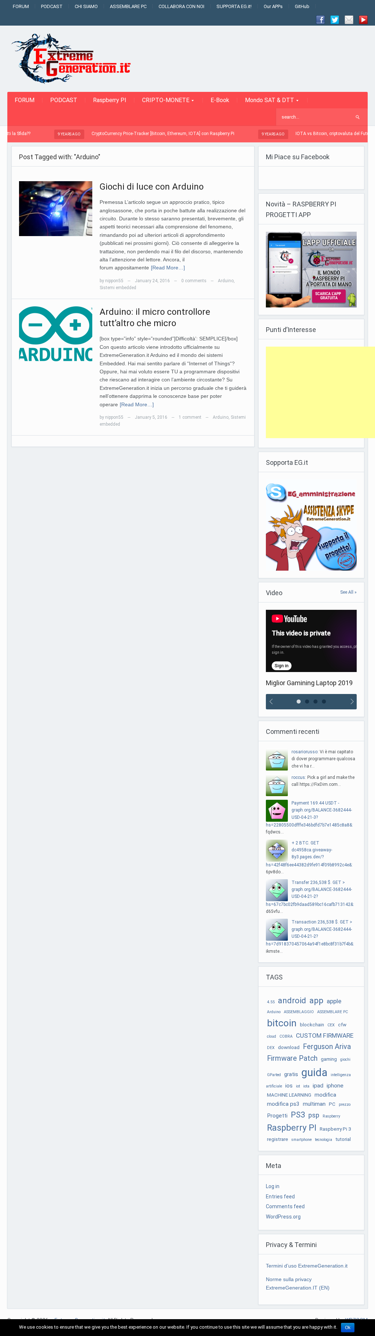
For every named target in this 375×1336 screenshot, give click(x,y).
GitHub (302, 6)
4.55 (271, 1002)
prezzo (344, 1104)
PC (332, 1104)
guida (314, 1072)
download (289, 1047)
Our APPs (273, 6)
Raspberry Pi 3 (335, 1129)
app (316, 1000)
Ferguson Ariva (327, 1046)
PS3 (298, 1114)
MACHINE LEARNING (289, 1095)
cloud (271, 1036)
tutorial (343, 1139)
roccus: (299, 777)
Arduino (226, 280)
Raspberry (331, 1116)
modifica (325, 1094)
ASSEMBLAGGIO (299, 1012)
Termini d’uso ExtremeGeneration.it (307, 1266)
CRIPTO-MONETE (162, 102)
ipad (318, 1085)
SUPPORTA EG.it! (234, 6)
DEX (271, 1047)
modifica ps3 (283, 1104)
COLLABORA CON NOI (181, 6)
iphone (335, 1085)
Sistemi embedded (118, 287)
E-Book (220, 100)
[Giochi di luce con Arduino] (55, 208)
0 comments (194, 280)
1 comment (190, 417)
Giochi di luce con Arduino (152, 187)
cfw (342, 1024)
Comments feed (285, 1206)
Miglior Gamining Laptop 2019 (309, 683)
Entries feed (280, 1196)
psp (313, 1115)
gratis (291, 1074)
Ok (347, 1327)
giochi (345, 1059)
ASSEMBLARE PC (128, 6)
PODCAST (52, 6)
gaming (329, 1059)
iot (298, 1086)
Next (353, 702)
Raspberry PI (109, 100)
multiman (314, 1104)
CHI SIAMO (86, 6)
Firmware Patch (292, 1058)
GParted (274, 1074)
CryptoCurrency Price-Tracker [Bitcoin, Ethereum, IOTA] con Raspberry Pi (130, 133)
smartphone (302, 1139)
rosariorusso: (305, 751)
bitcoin (282, 1023)
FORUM (21, 6)
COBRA (286, 1036)
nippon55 (114, 280)
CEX (331, 1025)
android (292, 1000)
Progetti (277, 1115)
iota (306, 1086)
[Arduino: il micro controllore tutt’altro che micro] (55, 333)
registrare (277, 1139)
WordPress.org (283, 1217)
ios (289, 1085)
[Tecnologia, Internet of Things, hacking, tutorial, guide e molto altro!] (75, 58)
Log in (272, 1186)
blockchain (312, 1024)
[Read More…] (168, 267)
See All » (348, 592)
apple (334, 1001)
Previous (270, 702)
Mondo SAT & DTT (266, 102)
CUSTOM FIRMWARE (324, 1035)
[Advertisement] (320, 392)
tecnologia (323, 1139)
